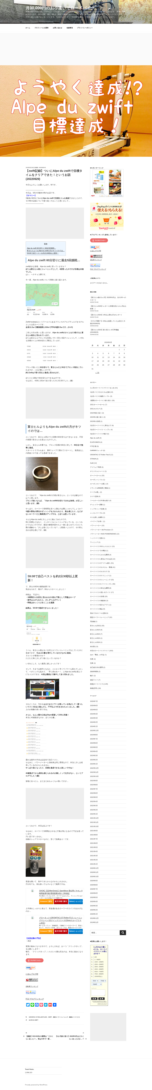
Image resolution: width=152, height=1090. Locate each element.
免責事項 (70, 28)
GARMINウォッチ (96, 450)
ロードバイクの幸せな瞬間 (99, 588)
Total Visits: (29, 1069)
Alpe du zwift (33, 1020)
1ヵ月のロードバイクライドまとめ (102, 388)
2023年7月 (94, 739)
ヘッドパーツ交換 (96, 538)
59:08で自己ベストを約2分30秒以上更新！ (43, 253)
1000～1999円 (99, 962)
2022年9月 (94, 780)
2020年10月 (94, 876)
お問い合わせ (57, 28)
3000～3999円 (99, 967)
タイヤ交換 (94, 496)
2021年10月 (94, 826)
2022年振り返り (95, 413)
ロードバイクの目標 (97, 596)
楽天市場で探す (61, 901)
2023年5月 (94, 747)
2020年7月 (94, 889)
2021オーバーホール (97, 404)
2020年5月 (94, 897)
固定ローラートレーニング (60, 1017)
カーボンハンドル (96, 480)
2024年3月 (94, 718)
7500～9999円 (99, 974)
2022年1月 (94, 814)
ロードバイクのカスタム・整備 (101, 567)
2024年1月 (94, 726)
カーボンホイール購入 (98, 484)
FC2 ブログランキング (35, 999)
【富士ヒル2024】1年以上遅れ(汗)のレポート (106, 315)
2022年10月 (94, 776)
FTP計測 (93, 446)
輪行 (91, 676)
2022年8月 (94, 785)
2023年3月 (94, 755)
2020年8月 (94, 885)
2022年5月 (94, 797)
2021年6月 (94, 843)
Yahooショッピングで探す (76, 901)
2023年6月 (94, 743)
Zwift (50, 1017)
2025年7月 (94, 701)
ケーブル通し (94, 492)
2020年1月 (94, 914)
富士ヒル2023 (95, 630)
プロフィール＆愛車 (41, 28)
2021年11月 (94, 822)
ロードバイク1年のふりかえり (100, 546)
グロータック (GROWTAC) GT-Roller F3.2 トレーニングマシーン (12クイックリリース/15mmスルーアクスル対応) (60, 920)
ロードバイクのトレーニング (100, 580)
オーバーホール (95, 475)
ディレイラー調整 (96, 505)
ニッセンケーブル (96, 513)
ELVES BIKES (95, 442)
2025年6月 (94, 705)
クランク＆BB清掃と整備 (99, 488)
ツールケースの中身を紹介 (99, 500)
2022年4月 (94, 801)
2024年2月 (94, 722)
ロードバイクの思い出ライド (100, 592)
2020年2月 (94, 910)
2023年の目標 (95, 421)
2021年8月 (94, 835)
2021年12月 (94, 818)
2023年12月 (94, 730)
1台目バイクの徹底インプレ (100, 396)
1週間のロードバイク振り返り (100, 400)
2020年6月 (94, 893)
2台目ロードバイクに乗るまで (100, 425)
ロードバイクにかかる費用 (99, 555)
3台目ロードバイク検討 (98, 434)
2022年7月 (94, 789)
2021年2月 (94, 860)
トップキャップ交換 (97, 509)
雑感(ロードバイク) (74, 1017)
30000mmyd (42, 167)
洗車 (91, 659)
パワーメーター (95, 525)
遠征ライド (94, 680)
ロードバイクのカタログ (98, 571)
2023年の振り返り (96, 417)
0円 (96, 957)
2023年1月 (94, 764)
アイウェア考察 (95, 467)
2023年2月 (94, 760)
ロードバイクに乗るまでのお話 (101, 559)
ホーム (27, 28)
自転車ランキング (32, 986)
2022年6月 (94, 793)
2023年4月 (94, 751)
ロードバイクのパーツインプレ (101, 584)
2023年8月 (94, 735)
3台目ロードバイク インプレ (100, 429)
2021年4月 (94, 851)
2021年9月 (94, 831)
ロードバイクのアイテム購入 (100, 563)
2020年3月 (94, 906)
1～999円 (97, 959)
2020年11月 (94, 872)
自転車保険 (94, 671)
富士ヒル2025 (95, 638)
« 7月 (97, 373)
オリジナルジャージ (97, 471)
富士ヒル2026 (95, 642)
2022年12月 (94, 768)
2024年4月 (94, 714)
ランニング (94, 542)
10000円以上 (98, 976)
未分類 (92, 646)
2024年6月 (94, 710)
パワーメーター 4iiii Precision (100, 530)
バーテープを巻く (96, 521)
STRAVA (93, 459)
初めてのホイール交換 (98, 613)
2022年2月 (94, 810)
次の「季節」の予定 (97, 655)
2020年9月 (94, 881)
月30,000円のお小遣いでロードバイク (60, 8)
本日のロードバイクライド (99, 651)
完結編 (92, 621)
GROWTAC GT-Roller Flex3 (38, 1017)
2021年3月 (94, 856)
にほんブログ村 (32, 974)
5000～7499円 (99, 971)
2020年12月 (94, 868)
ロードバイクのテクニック (99, 575)
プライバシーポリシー (85, 28)
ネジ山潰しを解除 (96, 517)
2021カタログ (95, 409)
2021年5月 (94, 847)
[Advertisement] (76, 48)
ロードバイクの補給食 (98, 600)
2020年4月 (94, 901)
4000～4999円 (99, 969)
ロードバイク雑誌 (96, 609)
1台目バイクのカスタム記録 (100, 392)
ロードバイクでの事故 (98, 550)
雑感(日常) (93, 688)
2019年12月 (94, 918)
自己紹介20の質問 (96, 667)
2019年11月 (94, 922)
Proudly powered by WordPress (36, 1085)
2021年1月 (94, 864)
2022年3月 (94, 805)
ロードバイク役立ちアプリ (99, 605)
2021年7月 (94, 839)
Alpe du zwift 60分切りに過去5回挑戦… (41, 248)
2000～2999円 (99, 964)
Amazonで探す (46, 901)
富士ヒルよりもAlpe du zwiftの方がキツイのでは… (46, 251)
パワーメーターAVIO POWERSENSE (103, 534)
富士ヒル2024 (95, 634)
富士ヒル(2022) (95, 626)
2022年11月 (94, 772)
